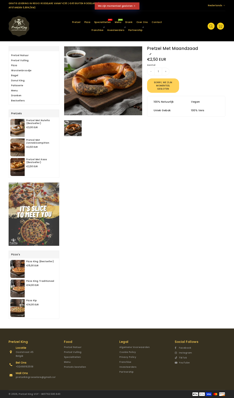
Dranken (16, 95)
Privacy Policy (127, 357)
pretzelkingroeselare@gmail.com (36, 377)
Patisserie (17, 85)
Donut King (18, 80)
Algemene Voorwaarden (134, 347)
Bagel (14, 75)
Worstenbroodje (21, 70)
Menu (14, 90)
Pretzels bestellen (75, 367)
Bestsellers (18, 100)
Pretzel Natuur (20, 55)
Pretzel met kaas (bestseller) (36, 161)
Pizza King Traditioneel (40, 281)
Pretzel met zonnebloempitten (37, 141)
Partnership (126, 371)
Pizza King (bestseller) (40, 261)
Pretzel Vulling (20, 60)
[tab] (34, 55)
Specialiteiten (72, 357)
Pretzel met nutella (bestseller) (38, 122)
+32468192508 (24, 366)
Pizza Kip (31, 300)
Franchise (125, 362)
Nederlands (215, 5)
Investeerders (128, 367)
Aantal (151, 65)
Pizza (14, 65)
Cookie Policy (127, 352)
